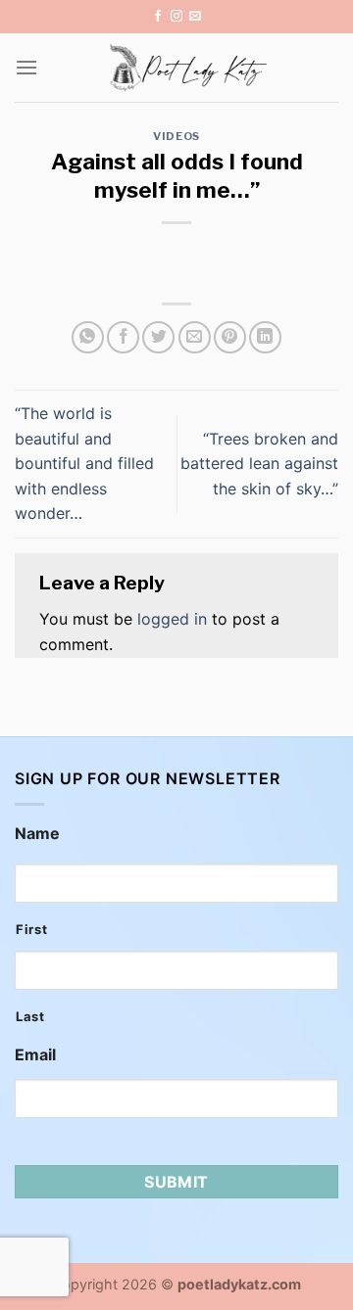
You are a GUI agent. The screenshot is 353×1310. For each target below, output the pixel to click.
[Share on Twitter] (158, 337)
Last (30, 1016)
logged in (172, 619)
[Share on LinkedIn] (265, 337)
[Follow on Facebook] (158, 16)
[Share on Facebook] (123, 337)
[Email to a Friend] (194, 337)
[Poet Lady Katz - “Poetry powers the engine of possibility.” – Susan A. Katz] (188, 67)
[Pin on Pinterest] (230, 337)
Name (37, 833)
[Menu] (26, 67)
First (31, 929)
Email (35, 1054)
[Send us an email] (195, 16)
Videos (176, 136)
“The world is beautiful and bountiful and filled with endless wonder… (84, 463)
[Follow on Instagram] (176, 16)
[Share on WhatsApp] (88, 337)
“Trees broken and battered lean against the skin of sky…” (259, 463)
